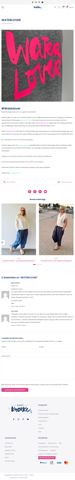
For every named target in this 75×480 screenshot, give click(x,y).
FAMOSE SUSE (9, 454)
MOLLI (7, 457)
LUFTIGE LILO (9, 443)
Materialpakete (43, 417)
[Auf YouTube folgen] (42, 2)
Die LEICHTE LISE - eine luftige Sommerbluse (56, 261)
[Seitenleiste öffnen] (2, 242)
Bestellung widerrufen (46, 458)
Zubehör (41, 428)
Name (4, 347)
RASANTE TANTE (10, 450)
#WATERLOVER (44, 123)
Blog (18, 258)
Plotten (12, 182)
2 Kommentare (6, 23)
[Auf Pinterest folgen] (39, 2)
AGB (60, 443)
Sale (39, 432)
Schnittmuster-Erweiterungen (48, 414)
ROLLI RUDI (8, 447)
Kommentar (6, 356)
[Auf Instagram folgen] (36, 2)
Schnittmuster (43, 410)
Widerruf (53, 450)
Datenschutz (52, 443)
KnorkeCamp (42, 421)
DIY (8, 182)
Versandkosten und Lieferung (48, 447)
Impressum (42, 443)
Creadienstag (14, 173)
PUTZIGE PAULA (10, 461)
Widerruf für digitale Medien (47, 454)
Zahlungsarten (43, 450)
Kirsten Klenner (23, 145)
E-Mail (41, 347)
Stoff (40, 425)
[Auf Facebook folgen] (33, 2)
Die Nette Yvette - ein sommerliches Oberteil (19, 261)
